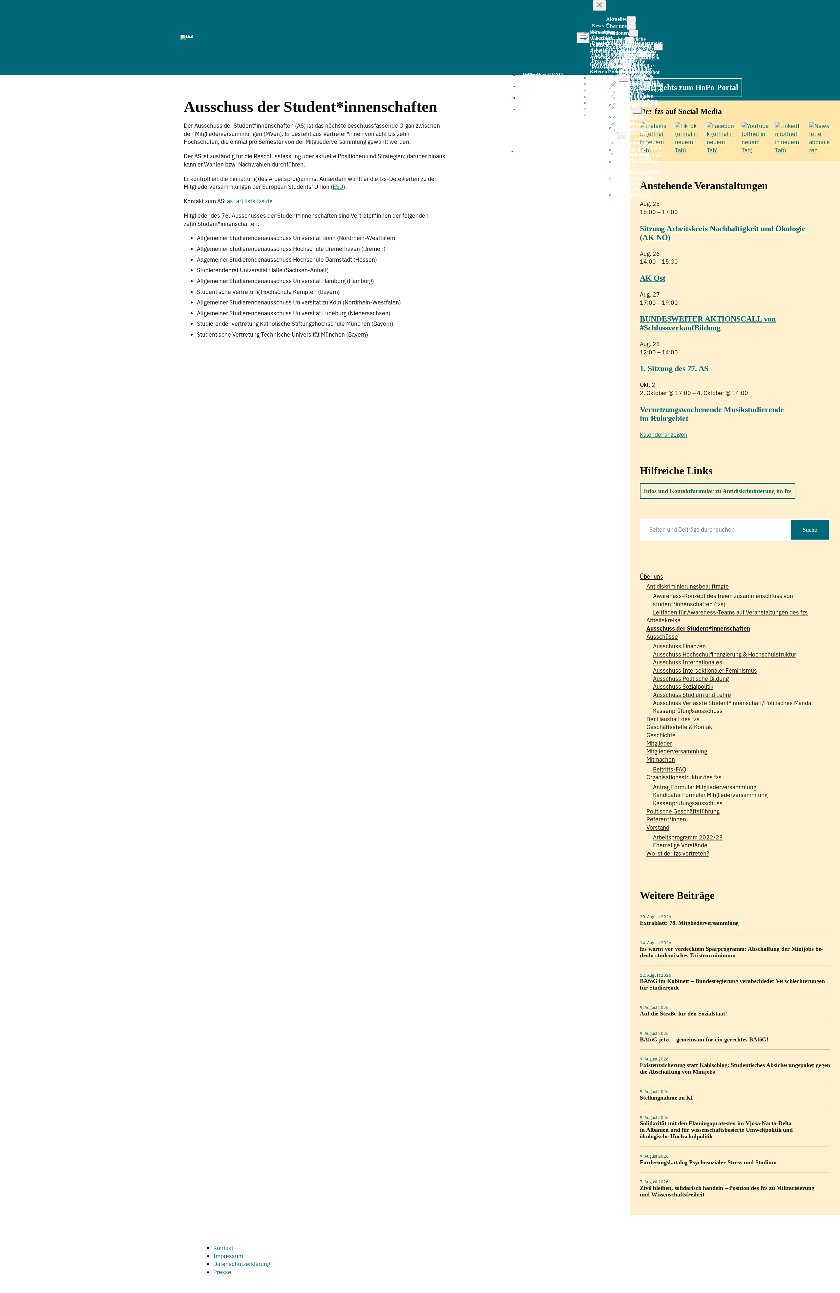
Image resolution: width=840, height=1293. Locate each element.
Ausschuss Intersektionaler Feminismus (705, 670)
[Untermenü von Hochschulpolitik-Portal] (637, 110)
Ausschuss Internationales (687, 662)
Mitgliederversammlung (676, 751)
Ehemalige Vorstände (680, 845)
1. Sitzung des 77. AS (674, 368)
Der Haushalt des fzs (673, 719)
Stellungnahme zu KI (666, 1098)
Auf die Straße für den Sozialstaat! (683, 1014)
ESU (338, 186)
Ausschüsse (662, 636)
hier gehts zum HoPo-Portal (691, 87)
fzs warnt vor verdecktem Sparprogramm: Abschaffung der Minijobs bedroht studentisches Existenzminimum (731, 952)
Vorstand (657, 827)
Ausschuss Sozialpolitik (683, 686)
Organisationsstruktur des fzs (684, 777)
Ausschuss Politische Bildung (691, 678)
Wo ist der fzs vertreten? (677, 853)
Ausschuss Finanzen (679, 646)
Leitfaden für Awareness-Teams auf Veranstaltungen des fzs (730, 612)
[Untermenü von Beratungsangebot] (623, 78)
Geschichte (661, 735)
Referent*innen (666, 819)
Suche (810, 529)
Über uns (651, 576)
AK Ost (652, 278)
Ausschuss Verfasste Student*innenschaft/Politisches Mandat (733, 703)
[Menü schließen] (599, 5)
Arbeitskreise (663, 620)
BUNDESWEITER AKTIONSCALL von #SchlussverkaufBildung (708, 323)
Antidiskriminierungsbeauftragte (687, 586)
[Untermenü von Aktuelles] (631, 19)
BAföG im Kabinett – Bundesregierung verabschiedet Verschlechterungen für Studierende (732, 984)
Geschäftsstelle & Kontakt (680, 727)
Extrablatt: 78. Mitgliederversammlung (689, 923)
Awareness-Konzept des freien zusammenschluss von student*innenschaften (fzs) (723, 600)
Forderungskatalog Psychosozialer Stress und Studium (708, 1162)
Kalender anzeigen (663, 434)
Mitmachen (660, 759)
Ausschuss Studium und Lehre (692, 695)
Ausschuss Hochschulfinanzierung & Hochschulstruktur (724, 654)
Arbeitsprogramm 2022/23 (688, 837)
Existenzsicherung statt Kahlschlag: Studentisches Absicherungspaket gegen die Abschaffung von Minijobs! (735, 1068)
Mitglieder (659, 743)
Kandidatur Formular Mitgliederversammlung (710, 795)
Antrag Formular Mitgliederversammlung (704, 787)
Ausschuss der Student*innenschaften (698, 628)
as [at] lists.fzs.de (250, 201)
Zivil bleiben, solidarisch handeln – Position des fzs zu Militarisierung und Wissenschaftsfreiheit (727, 1191)
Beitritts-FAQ (669, 769)
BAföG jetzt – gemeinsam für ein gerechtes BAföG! (704, 1040)
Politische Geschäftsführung (683, 811)
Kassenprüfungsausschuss (688, 711)
